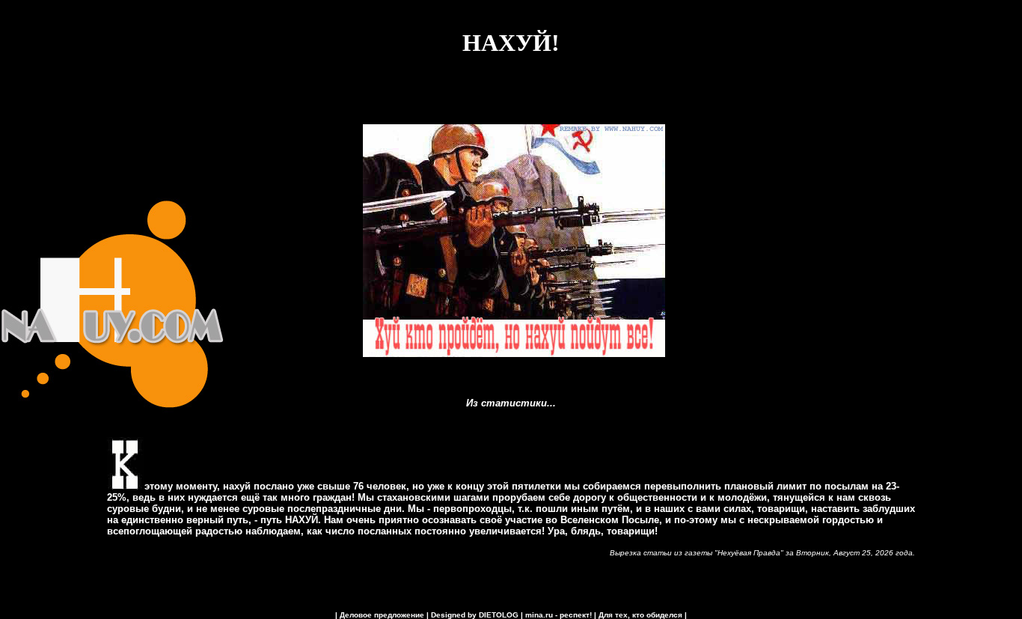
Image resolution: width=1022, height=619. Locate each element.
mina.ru (539, 615)
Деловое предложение (382, 615)
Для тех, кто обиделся (640, 615)
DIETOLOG (498, 615)
